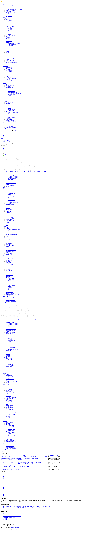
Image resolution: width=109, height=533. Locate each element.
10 (3, 486)
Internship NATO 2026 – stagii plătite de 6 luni (10, 469)
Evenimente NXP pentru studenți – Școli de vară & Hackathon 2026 (14, 467)
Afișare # (3, 453)
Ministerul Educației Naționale (9, 517)
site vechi (2, 138)
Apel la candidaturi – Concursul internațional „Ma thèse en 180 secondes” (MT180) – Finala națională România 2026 (24, 456)
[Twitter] (3, 135)
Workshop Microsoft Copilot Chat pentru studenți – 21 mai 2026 (13, 465)
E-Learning (5, 513)
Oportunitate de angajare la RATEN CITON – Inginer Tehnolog (13, 461)
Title (24, 455)
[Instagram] (3, 136)
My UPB (5, 519)
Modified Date (51, 455)
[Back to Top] (1, 1)
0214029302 (16, 130)
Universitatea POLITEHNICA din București (12, 516)
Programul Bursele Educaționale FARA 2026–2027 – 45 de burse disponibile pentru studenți (19, 458)
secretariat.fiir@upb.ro (16, 529)
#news (2, 451)
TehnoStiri (5, 518)
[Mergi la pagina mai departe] (3, 487)
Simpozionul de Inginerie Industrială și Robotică (12, 514)
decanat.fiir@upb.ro (15, 527)
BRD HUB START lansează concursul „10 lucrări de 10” (12, 459)
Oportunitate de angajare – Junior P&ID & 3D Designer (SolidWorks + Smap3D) (17, 463)
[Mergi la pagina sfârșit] (3, 488)
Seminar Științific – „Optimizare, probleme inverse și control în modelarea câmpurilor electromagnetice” (21, 462)
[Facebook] (3, 134)
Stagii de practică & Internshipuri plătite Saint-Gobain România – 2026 (15, 466)
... (3, 480)
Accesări (57, 455)
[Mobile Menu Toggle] (1, 157)
